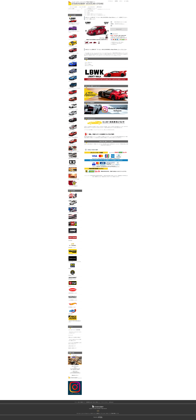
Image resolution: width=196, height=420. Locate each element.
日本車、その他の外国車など (73, 137)
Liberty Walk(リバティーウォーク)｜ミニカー (104, 9)
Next (108, 31)
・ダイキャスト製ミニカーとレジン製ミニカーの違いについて (74, 340)
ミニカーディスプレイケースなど (73, 179)
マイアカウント (110, 1)
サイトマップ (70, 335)
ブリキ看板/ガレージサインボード (73, 151)
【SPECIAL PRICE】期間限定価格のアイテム (74, 321)
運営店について (98, 402)
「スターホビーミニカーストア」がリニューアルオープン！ (74, 332)
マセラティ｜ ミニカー (72, 95)
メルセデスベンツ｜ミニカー (73, 109)
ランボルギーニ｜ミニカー (72, 46)
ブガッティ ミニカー (71, 81)
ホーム (85, 9)
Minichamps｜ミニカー (72, 279)
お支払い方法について (72, 345)
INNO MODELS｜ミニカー (72, 233)
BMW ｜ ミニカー (71, 74)
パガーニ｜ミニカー (71, 123)
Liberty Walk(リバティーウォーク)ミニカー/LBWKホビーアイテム (91, 9)
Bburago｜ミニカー (71, 286)
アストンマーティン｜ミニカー (73, 53)
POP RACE (70, 240)
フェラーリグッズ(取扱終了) (73, 185)
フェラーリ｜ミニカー (72, 39)
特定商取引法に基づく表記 (90, 402)
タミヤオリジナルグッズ (72, 165)
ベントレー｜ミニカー (72, 60)
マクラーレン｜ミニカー (72, 102)
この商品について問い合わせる (117, 43)
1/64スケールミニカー (90, 11)
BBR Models (70, 313)
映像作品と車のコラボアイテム (73, 158)
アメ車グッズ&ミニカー (72, 144)
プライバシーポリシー (104, 402)
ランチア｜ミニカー (71, 130)
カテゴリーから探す (73, 6)
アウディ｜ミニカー (71, 67)
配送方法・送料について (72, 348)
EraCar (69, 268)
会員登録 (116, 1)
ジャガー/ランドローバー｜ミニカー (74, 88)
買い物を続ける (114, 44)
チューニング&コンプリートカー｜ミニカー (74, 32)
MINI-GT (88, 12)
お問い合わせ (99, 6)
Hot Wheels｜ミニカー (72, 307)
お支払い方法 (106, 176)
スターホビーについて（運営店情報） (74, 329)
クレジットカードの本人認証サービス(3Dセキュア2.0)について (74, 343)
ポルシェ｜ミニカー (71, 116)
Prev (86, 31)
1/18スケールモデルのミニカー (73, 212)
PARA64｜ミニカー (71, 275)
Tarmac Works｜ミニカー (72, 254)
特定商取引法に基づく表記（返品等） (118, 42)
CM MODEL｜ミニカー (72, 247)
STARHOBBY (98, 408)
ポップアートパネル (71, 172)
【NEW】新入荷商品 (90, 10)
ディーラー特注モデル (72, 219)
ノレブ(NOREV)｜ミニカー (72, 300)
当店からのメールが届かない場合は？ (74, 337)
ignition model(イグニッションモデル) (74, 261)
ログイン (120, 1)
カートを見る (126, 1)
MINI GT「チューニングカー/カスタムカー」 (97, 13)
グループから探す (82, 6)
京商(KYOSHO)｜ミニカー (72, 293)
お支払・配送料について (81, 402)
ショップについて (91, 6)
